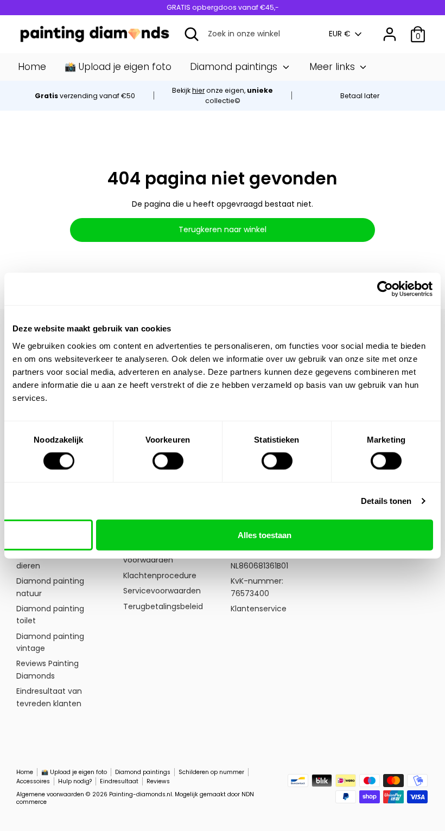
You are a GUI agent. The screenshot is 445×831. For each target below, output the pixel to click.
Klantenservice (259, 608)
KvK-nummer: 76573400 (257, 587)
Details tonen (386, 501)
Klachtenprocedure (159, 575)
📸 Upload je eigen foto (118, 66)
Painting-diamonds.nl (140, 794)
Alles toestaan (264, 534)
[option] (222, 96)
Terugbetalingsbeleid (163, 606)
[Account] (389, 29)
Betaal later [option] (359, 95)
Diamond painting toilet (50, 614)
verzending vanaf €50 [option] (85, 95)
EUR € (340, 34)
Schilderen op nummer (211, 772)
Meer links (333, 66)
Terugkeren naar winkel (222, 229)
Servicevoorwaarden (162, 590)
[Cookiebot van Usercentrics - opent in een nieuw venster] (385, 289)
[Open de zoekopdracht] (191, 34)
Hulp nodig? (75, 781)
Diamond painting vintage (50, 642)
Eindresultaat (119, 781)
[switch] (167, 461)
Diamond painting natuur (50, 587)
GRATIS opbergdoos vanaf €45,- (223, 7)
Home (32, 66)
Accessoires (33, 781)
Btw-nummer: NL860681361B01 (259, 559)
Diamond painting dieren (50, 559)
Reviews (158, 781)
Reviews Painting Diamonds (47, 669)
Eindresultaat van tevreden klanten (49, 697)
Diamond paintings (235, 66)
